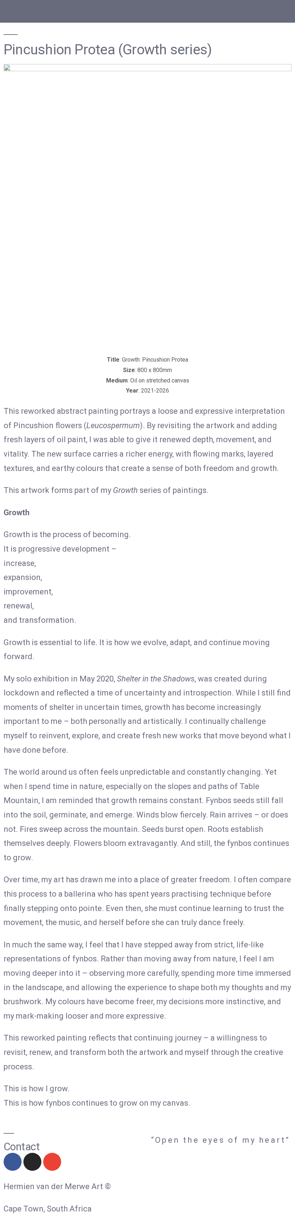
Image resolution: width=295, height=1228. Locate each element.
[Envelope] (52, 1162)
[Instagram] (32, 1162)
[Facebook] (13, 1162)
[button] (9, 9)
